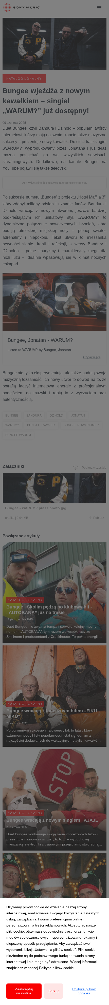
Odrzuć (53, 991)
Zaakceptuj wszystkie (24, 991)
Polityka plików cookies (84, 991)
